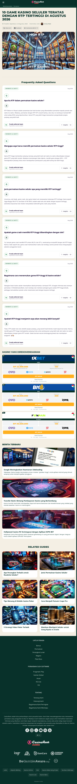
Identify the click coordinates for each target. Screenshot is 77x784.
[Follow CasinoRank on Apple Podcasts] (50, 730)
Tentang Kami (38, 698)
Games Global (38, 675)
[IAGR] (17, 753)
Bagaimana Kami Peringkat (38, 704)
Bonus (38, 646)
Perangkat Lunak (38, 652)
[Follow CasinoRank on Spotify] (45, 730)
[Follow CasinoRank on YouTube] (41, 730)
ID (37, 735)
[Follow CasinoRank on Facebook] (27, 730)
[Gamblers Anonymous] (27, 753)
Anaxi (38, 678)
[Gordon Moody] (57, 753)
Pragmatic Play (38, 672)
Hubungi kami (39, 701)
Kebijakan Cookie (38, 781)
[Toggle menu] (3, 2)
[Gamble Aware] (34, 761)
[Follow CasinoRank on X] (36, 730)
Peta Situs (38, 659)
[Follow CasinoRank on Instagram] (32, 730)
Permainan (38, 649)
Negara (38, 656)
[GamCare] (40, 753)
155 (38, 685)
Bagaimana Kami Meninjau (38, 708)
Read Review (39, 379)
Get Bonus (38, 376)
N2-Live (38, 682)
